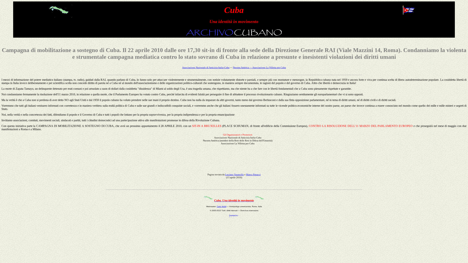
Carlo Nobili (221, 206)
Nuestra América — (242, 67)
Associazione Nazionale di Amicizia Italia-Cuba (205, 67)
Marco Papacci (253, 174)
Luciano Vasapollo (234, 174)
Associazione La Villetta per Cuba (269, 67)
